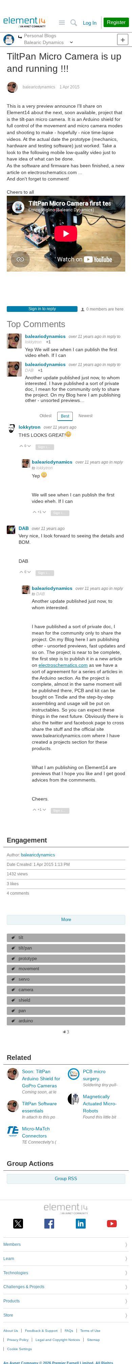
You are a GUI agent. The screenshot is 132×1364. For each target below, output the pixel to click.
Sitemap (93, 1340)
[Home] (24, 22)
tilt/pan (25, 948)
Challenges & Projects (23, 1287)
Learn (8, 1259)
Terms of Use (90, 1331)
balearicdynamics (39, 87)
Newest (85, 415)
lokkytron (33, 342)
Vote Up (21, 446)
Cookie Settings (19, 1349)
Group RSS (66, 1178)
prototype (28, 958)
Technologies (15, 1273)
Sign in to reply (42, 308)
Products (11, 1301)
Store (8, 1315)
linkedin (81, 1224)
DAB (29, 370)
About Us (10, 1331)
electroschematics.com (63, 665)
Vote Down (29, 446)
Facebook (49, 1224)
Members (12, 1244)
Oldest (45, 415)
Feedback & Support (41, 1331)
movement (29, 968)
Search (74, 23)
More (20, 37)
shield (24, 1000)
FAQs (69, 1331)
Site (62, 23)
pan (22, 1010)
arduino (26, 1021)
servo (24, 979)
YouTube (112, 1224)
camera (26, 989)
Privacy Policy (17, 1340)
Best (65, 416)
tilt (21, 937)
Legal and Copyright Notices (58, 1340)
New (122, 39)
